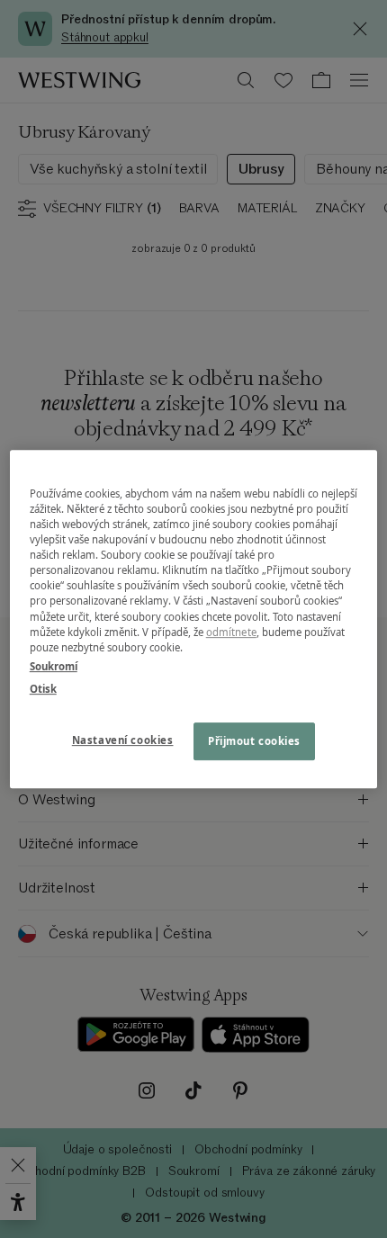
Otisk (43, 688)
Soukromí (53, 666)
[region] (194, 619)
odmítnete (231, 632)
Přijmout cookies (254, 741)
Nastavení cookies (123, 740)
